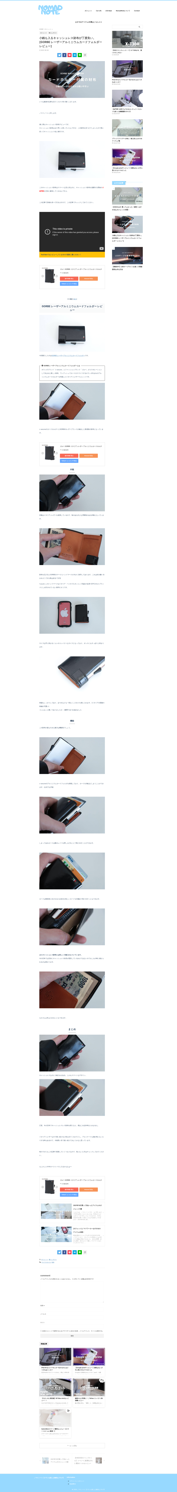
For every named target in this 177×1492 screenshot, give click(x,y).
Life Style (109, 11)
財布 (53, 1262)
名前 (42, 1305)
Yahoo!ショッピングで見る (69, 283)
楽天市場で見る (69, 278)
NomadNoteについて (123, 11)
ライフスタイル (46, 1262)
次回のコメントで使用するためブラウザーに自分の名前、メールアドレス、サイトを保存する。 (73, 1331)
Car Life (98, 11)
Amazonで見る (88, 278)
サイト (42, 1322)
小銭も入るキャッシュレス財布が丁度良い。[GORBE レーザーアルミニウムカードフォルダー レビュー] (127, 238)
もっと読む (73, 1446)
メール (43, 1314)
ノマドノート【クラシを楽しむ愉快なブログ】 (49, 1478)
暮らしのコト (53, 1259)
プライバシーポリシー (77, 1481)
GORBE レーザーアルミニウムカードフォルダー (68, 355)
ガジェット (88, 11)
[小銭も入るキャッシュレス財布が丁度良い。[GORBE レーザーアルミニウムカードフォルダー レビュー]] (75, 55)
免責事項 (73, 1484)
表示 (75, 299)
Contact (137, 11)
